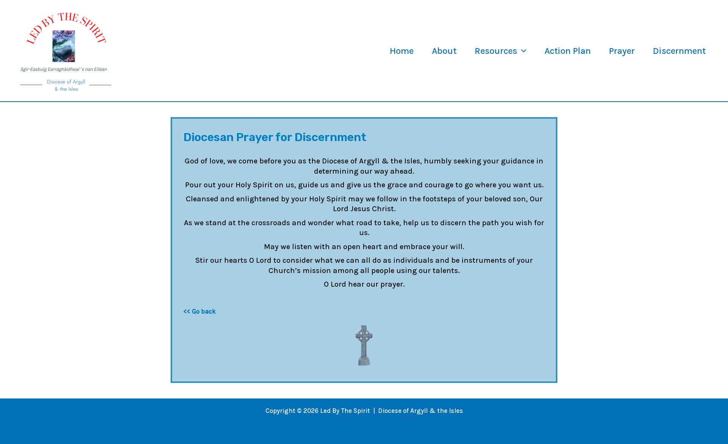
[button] (521, 51)
